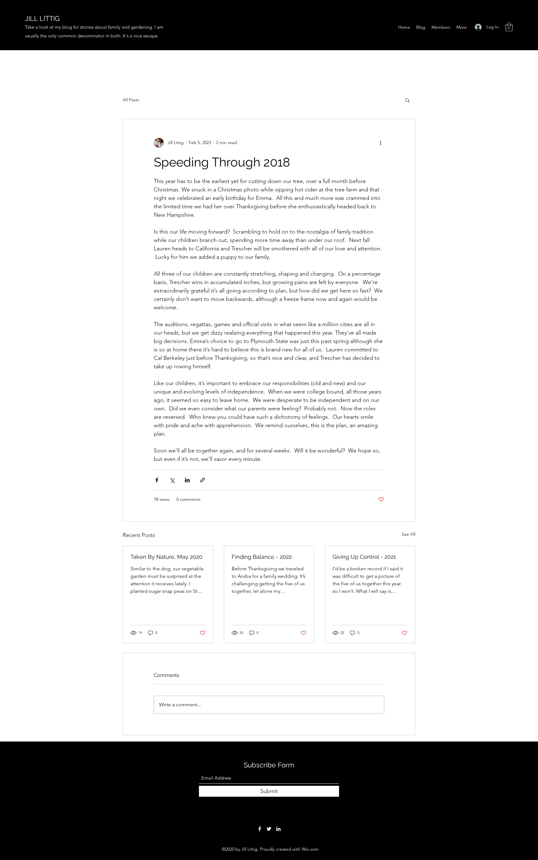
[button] (509, 26)
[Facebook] (260, 829)
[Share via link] (202, 480)
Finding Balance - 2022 (262, 556)
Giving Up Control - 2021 (364, 556)
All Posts (131, 100)
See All (408, 534)
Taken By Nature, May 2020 (166, 556)
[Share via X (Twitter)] (172, 480)
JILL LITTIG (42, 18)
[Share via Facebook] (157, 480)
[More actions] (380, 143)
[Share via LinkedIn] (187, 480)
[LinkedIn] (278, 829)
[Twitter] (269, 829)
